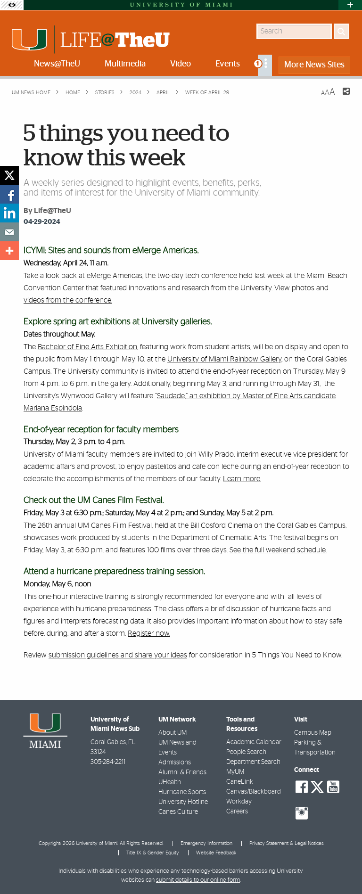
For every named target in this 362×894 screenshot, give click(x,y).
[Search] (341, 31)
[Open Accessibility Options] (12, 5)
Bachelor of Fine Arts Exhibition (87, 347)
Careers (237, 811)
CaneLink (239, 782)
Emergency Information (206, 843)
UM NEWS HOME (31, 92)
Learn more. (242, 479)
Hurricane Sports (182, 792)
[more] (9, 250)
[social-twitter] (317, 786)
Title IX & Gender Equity (152, 852)
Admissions (174, 762)
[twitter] (9, 175)
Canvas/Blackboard (253, 791)
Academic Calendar (253, 742)
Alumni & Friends (182, 772)
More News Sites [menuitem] (314, 65)
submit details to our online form (198, 880)
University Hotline (183, 802)
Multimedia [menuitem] (125, 64)
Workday (239, 801)
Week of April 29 (207, 92)
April (162, 92)
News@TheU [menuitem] (57, 64)
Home (72, 92)
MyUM (235, 772)
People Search (246, 752)
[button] (342, 868)
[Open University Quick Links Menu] (350, 5)
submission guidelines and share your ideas (118, 655)
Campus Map (312, 733)
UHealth (169, 782)
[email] (9, 231)
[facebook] (9, 194)
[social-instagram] (302, 813)
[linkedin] (9, 213)
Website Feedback (216, 852)
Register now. (149, 633)
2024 (134, 92)
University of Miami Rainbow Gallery (224, 359)
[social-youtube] (333, 787)
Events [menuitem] (227, 64)
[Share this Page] (340, 97)
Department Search (253, 762)
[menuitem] (265, 65)
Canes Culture (178, 812)
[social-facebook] (302, 787)
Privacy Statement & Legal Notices (286, 843)
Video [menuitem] (180, 64)
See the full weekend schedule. (278, 550)
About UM (172, 733)
